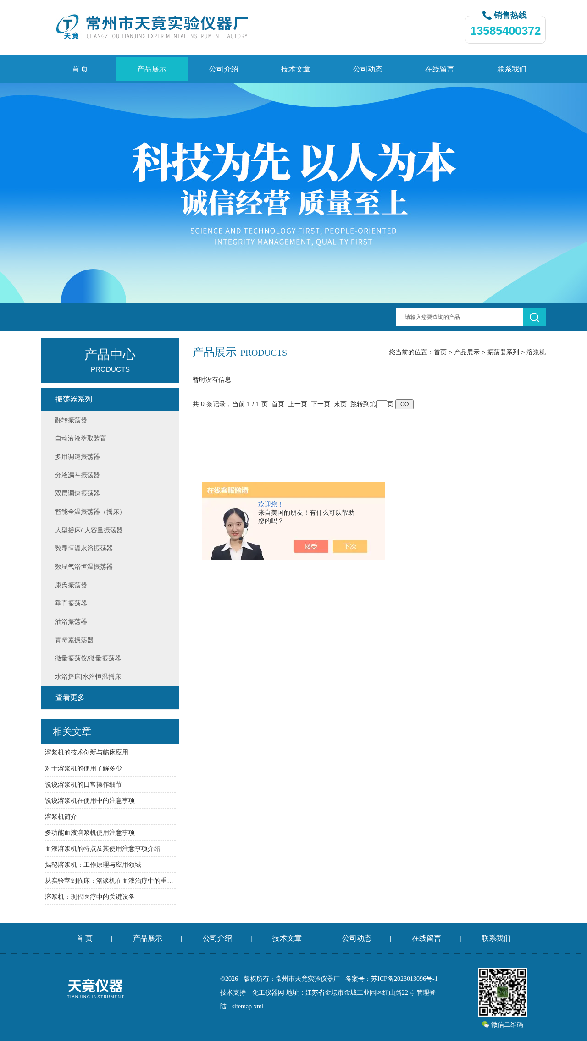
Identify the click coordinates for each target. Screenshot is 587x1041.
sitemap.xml (248, 1006)
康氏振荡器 (71, 585)
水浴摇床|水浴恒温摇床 (88, 676)
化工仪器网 (268, 992)
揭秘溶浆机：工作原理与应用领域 (93, 864)
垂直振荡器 (71, 603)
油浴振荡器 (71, 621)
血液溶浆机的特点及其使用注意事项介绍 (103, 848)
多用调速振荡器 (77, 456)
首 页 (80, 69)
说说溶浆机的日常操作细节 (83, 784)
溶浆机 (536, 352)
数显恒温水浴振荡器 (84, 548)
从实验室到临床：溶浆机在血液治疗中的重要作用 (110, 880)
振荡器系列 (503, 352)
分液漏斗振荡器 (77, 475)
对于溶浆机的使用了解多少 (83, 768)
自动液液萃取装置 (80, 438)
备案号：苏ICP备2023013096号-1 (391, 978)
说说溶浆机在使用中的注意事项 (90, 800)
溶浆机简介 (61, 816)
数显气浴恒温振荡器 (84, 566)
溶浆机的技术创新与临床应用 (86, 752)
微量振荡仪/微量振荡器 (88, 658)
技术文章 (295, 69)
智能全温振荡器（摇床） (90, 511)
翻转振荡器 (71, 420)
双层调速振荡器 (77, 493)
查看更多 (70, 697)
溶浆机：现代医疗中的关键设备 (90, 896)
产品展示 (151, 69)
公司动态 (367, 69)
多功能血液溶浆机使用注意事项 (90, 832)
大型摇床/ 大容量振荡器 (89, 530)
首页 (440, 352)
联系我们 (511, 69)
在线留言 (439, 69)
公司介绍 (223, 69)
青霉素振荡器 (74, 640)
